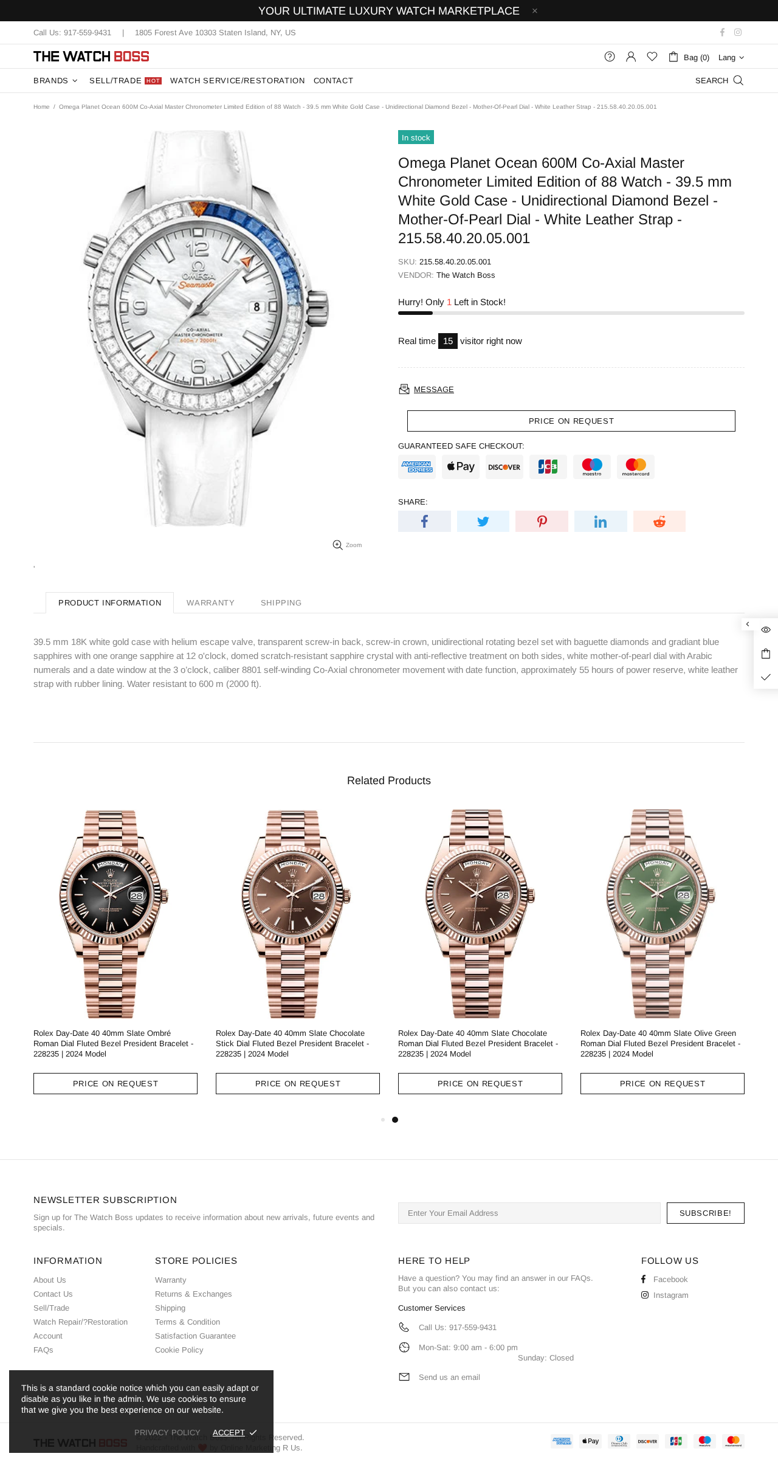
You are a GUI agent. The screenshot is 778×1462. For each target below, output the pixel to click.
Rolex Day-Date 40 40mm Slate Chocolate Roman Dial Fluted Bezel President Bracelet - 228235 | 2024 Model (478, 1043)
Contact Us (53, 1293)
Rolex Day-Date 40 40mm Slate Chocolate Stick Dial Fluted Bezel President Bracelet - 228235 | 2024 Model (292, 1043)
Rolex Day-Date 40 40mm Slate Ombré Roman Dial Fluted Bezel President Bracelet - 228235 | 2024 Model (113, 1043)
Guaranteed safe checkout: (461, 445)
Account (48, 1335)
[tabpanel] (480, 961)
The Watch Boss (91, 56)
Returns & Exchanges (193, 1293)
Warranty (171, 1279)
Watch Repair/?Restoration (80, 1321)
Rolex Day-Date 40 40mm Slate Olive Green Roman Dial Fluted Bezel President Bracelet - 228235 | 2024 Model (660, 1043)
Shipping (170, 1307)
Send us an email (449, 1377)
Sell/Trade (51, 1307)
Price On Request (115, 1083)
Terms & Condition (187, 1321)
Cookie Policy (179, 1349)
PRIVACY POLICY (167, 1432)
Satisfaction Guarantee (195, 1335)
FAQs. (582, 1278)
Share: (413, 501)
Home (41, 106)
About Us (49, 1279)
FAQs (43, 1349)
